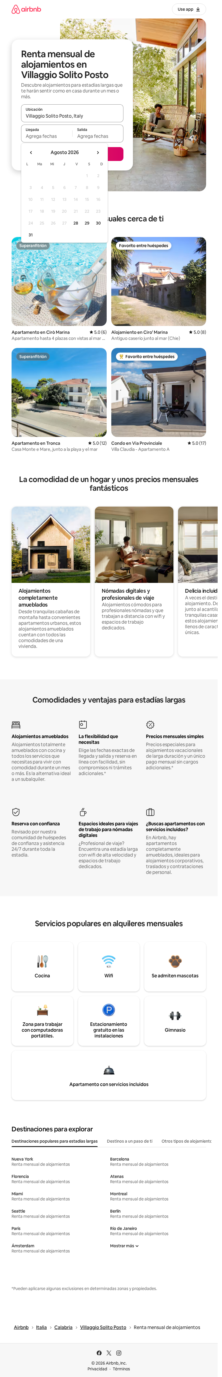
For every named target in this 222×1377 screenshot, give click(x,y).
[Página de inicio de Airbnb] (26, 9)
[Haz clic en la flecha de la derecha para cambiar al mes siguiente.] (97, 152)
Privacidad (97, 1369)
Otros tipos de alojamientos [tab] (188, 1141)
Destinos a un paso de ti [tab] (129, 1141)
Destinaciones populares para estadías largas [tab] (55, 1141)
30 (98, 223)
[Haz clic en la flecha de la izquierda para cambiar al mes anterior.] (31, 152)
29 (87, 223)
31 (31, 235)
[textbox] (47, 136)
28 (75, 223)
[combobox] (72, 115)
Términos (121, 1369)
